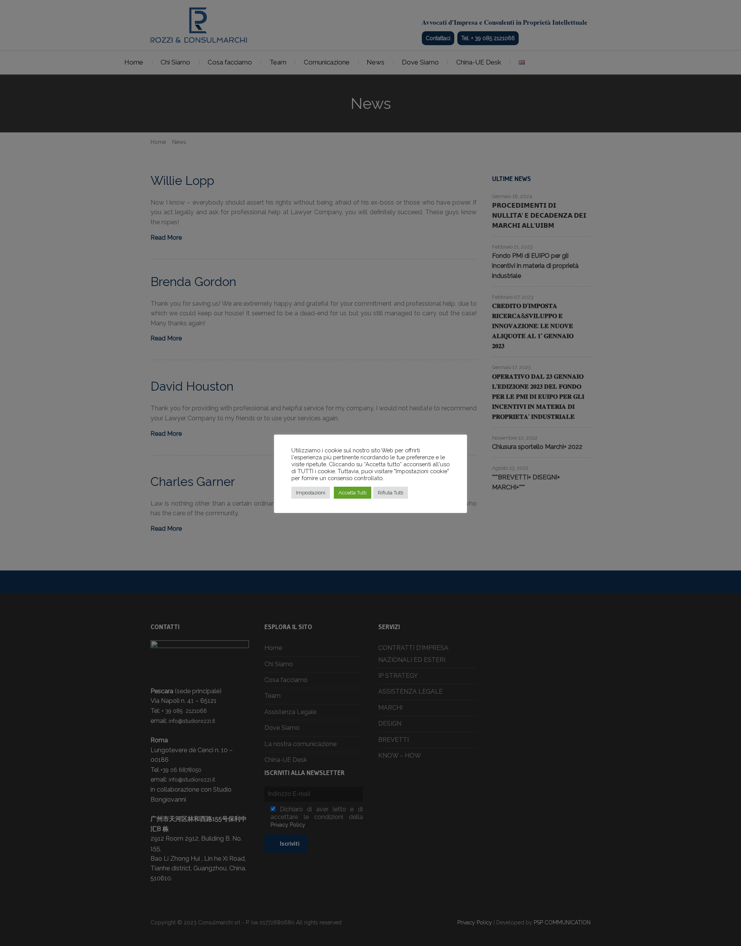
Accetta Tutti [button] (352, 493)
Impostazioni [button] (310, 493)
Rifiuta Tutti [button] (390, 493)
